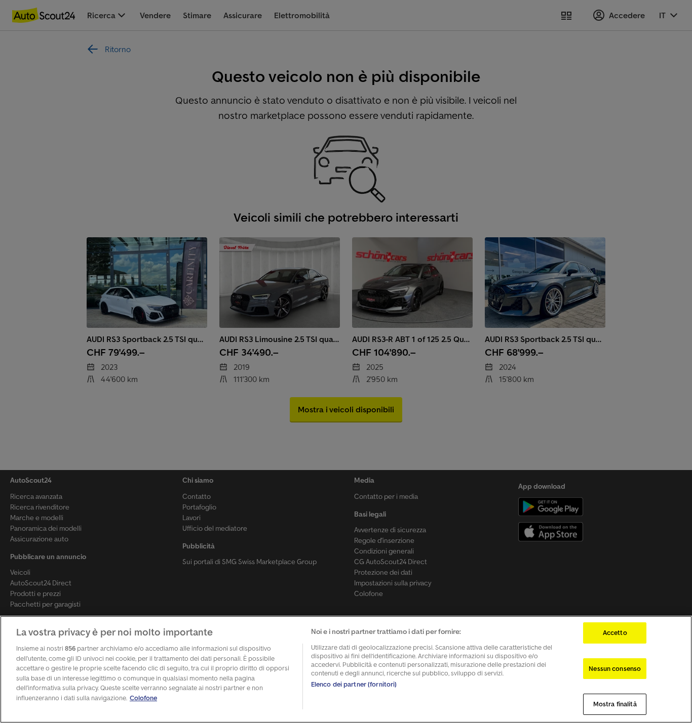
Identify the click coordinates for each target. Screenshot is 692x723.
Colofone (143, 698)
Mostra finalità (615, 704)
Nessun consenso (615, 668)
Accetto (615, 632)
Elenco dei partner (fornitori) (354, 684)
